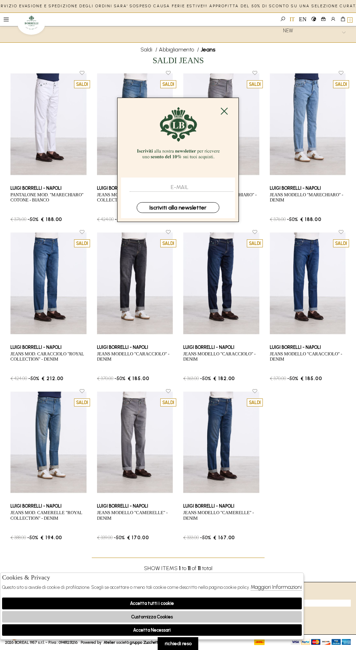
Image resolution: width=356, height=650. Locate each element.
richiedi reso (178, 644)
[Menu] (6, 19)
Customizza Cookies (152, 616)
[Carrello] (343, 19)
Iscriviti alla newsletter (178, 207)
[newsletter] (323, 19)
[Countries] (313, 19)
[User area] (333, 19)
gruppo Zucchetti (144, 642)
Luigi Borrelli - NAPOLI (31, 25)
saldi (147, 49)
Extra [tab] (283, 603)
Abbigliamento (177, 49)
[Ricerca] (282, 19)
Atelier (109, 642)
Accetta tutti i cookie (152, 603)
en (303, 19)
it (292, 19)
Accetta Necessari (152, 630)
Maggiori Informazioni (276, 587)
